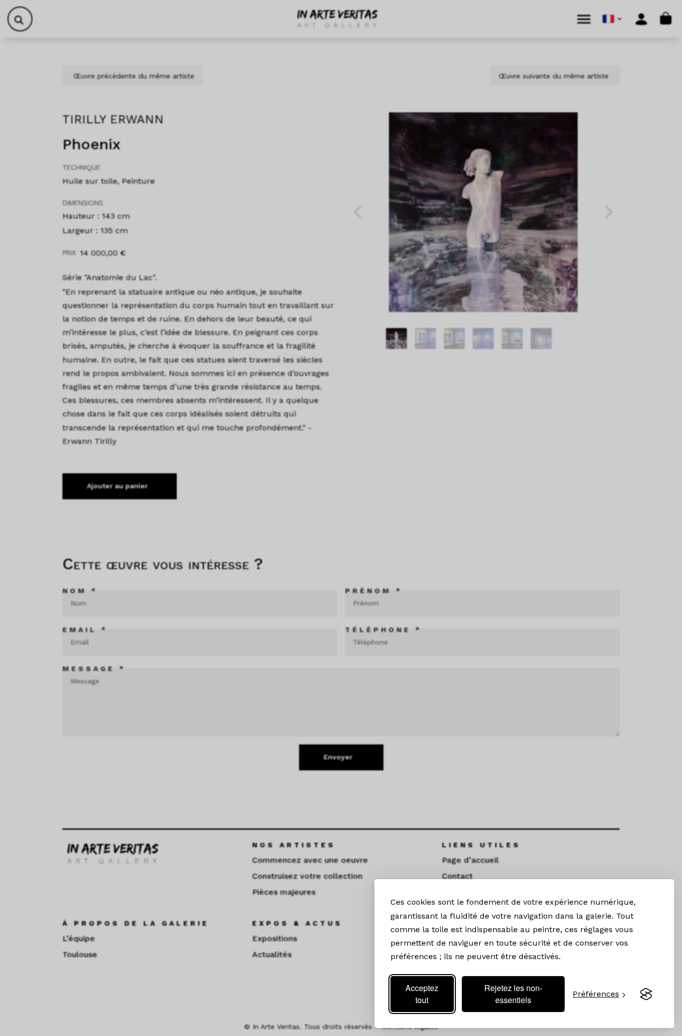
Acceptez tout (421, 994)
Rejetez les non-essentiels (513, 994)
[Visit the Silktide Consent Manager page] (646, 994)
